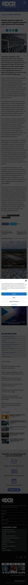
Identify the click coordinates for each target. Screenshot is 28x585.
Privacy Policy (14, 304)
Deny (14, 297)
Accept (14, 294)
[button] (26, 280)
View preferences (14, 301)
